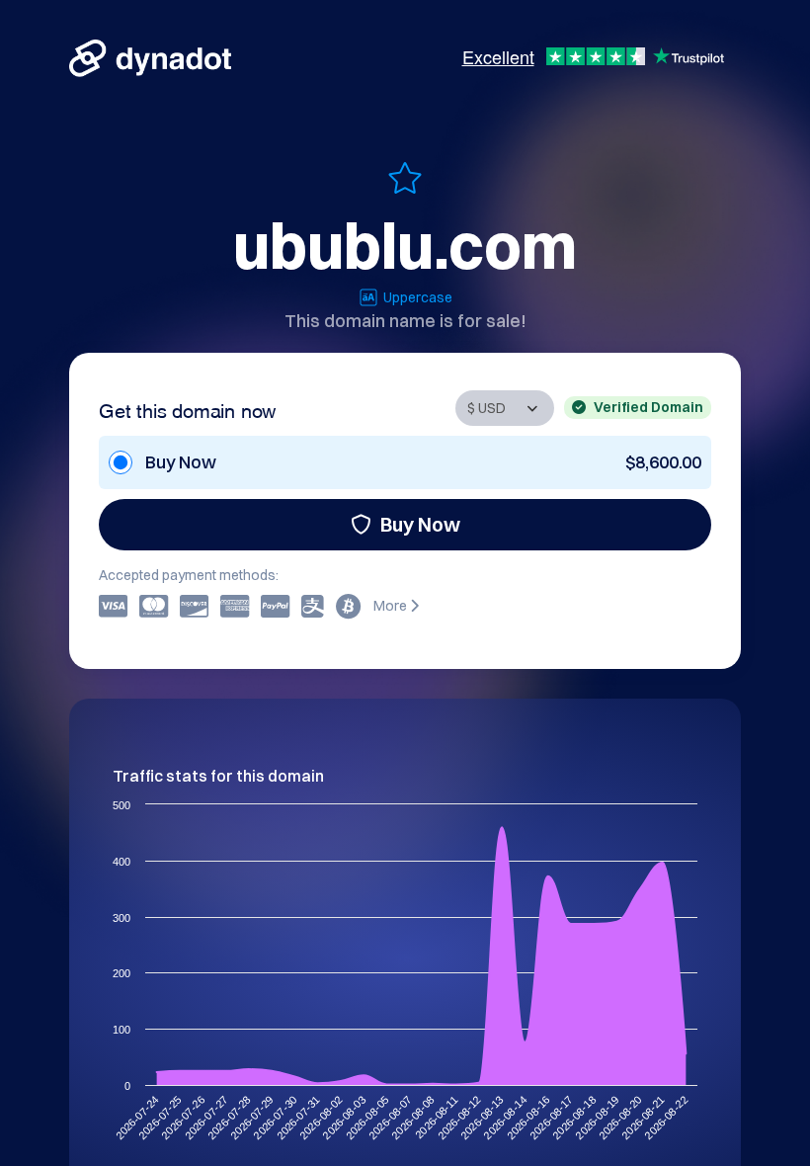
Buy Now (420, 524)
